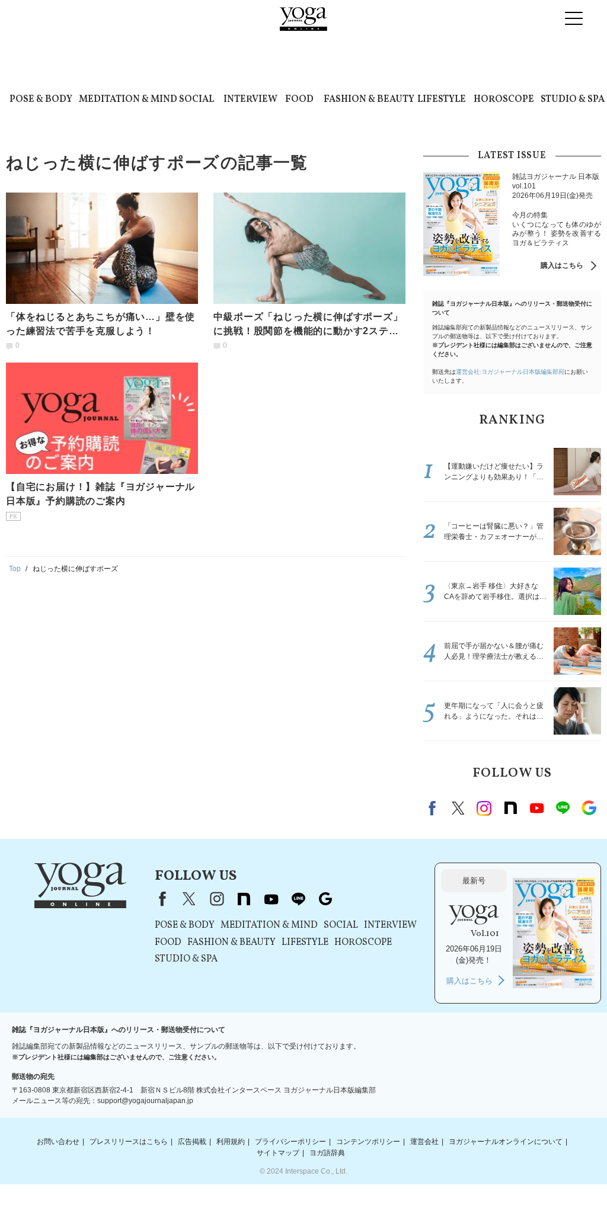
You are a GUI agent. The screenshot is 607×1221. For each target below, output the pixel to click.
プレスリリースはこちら (129, 1141)
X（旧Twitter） (189, 898)
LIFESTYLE (441, 99)
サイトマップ (278, 1153)
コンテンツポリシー (368, 1141)
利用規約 (230, 1141)
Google (588, 808)
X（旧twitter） (458, 808)
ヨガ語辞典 (327, 1153)
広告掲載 (192, 1141)
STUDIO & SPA (573, 99)
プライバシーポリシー (290, 1141)
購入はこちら (562, 265)
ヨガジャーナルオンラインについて (506, 1141)
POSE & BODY (40, 99)
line (562, 808)
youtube (271, 898)
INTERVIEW (250, 99)
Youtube (536, 808)
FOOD (299, 99)
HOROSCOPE (504, 99)
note (510, 808)
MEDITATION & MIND (128, 99)
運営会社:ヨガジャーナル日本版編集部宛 (510, 371)
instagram (484, 808)
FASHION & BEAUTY (369, 99)
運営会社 (424, 1141)
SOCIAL (196, 99)
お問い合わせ (58, 1141)
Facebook (434, 808)
